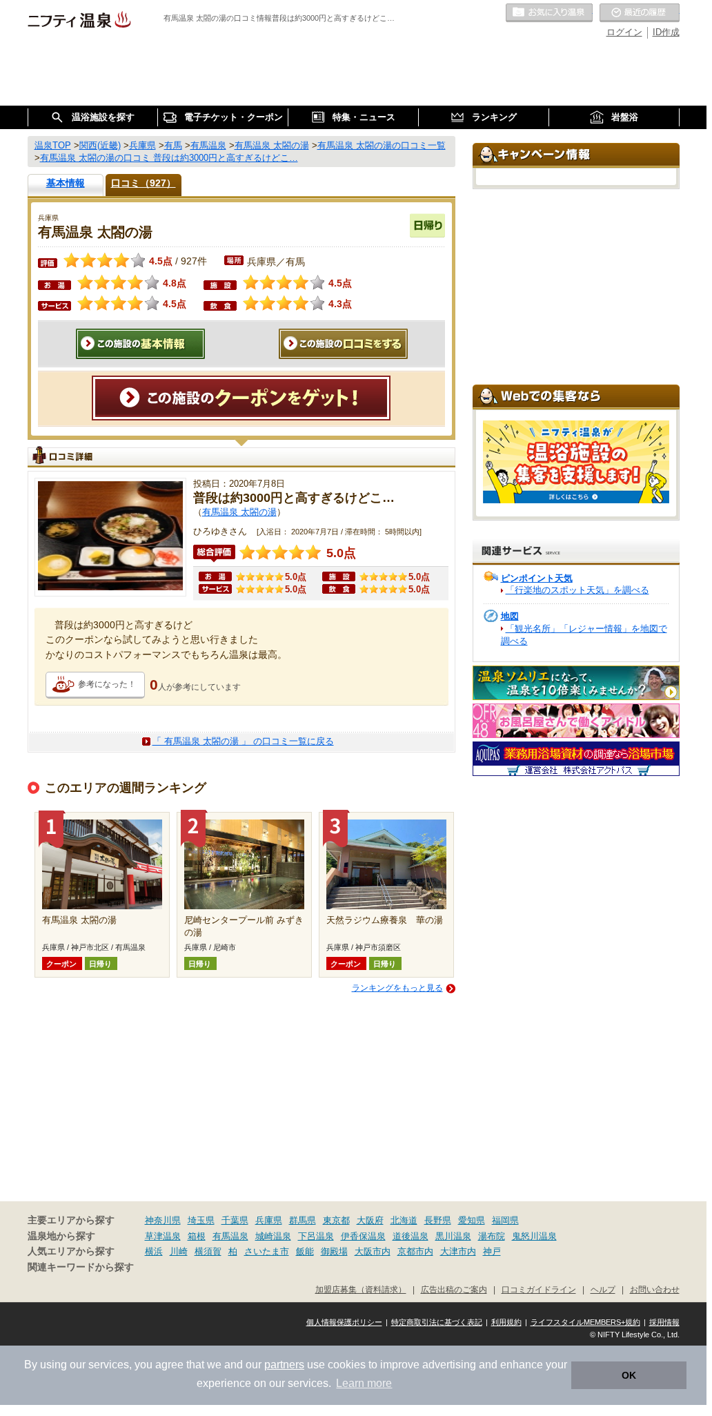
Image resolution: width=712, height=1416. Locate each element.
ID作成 (666, 32)
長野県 (437, 1220)
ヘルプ (603, 1289)
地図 (510, 616)
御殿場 (334, 1251)
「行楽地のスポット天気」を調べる (577, 590)
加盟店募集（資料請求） (360, 1289)
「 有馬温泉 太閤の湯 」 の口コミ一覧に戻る (243, 741)
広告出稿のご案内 (454, 1289)
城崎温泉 (273, 1236)
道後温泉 (410, 1236)
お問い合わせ (655, 1289)
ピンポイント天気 (537, 578)
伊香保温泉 (363, 1236)
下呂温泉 (316, 1236)
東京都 (336, 1220)
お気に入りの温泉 (549, 13)
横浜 (154, 1251)
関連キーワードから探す (81, 1267)
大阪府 (370, 1220)
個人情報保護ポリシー (344, 1322)
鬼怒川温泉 (534, 1236)
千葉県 (234, 1220)
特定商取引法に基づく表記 (436, 1322)
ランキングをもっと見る (397, 988)
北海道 (403, 1220)
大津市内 (458, 1251)
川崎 (179, 1251)
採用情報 (664, 1322)
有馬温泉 (230, 1236)
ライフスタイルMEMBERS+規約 (585, 1322)
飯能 (305, 1251)
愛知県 (471, 1220)
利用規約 (506, 1322)
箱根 (197, 1236)
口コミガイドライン (539, 1289)
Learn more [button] (364, 1383)
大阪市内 (372, 1251)
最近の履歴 (640, 13)
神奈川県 (163, 1220)
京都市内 (415, 1251)
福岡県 (505, 1220)
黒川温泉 (453, 1236)
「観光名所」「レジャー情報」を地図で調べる (584, 634)
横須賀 (208, 1251)
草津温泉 (163, 1236)
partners (284, 1364)
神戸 (492, 1251)
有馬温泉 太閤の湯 (239, 512)
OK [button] (629, 1375)
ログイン (624, 32)
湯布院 (491, 1236)
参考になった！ (107, 684)
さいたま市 (266, 1251)
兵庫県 (268, 1220)
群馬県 (302, 1220)
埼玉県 (201, 1220)
